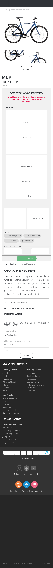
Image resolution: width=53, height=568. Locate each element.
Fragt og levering (32, 382)
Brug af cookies (8, 442)
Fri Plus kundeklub (9, 398)
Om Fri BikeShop (8, 428)
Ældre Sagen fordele (10, 410)
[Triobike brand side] (38, 540)
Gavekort (5, 388)
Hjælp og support (33, 370)
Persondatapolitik (9, 439)
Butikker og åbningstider (11, 431)
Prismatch (6, 404)
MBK (6, 77)
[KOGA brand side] (14, 521)
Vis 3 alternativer (27, 258)
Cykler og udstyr (9, 370)
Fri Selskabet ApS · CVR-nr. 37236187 (26, 491)
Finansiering (7, 407)
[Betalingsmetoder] (23, 453)
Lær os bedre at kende (12, 424)
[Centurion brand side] (38, 521)
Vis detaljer (8, 344)
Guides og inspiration (10, 413)
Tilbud (4, 391)
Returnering (30, 388)
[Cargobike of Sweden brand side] (14, 540)
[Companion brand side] (14, 531)
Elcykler (5, 376)
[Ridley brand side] (38, 531)
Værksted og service (10, 433)
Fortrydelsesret (32, 379)
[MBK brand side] (38, 503)
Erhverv (5, 401)
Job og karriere (8, 436)
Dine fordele (7, 395)
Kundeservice (31, 373)
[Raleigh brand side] (14, 550)
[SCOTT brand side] (38, 512)
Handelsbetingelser (33, 376)
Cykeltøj (5, 385)
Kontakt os (30, 391)
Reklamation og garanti (35, 385)
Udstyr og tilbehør (9, 382)
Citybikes (5, 85)
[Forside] (17, 4)
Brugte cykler (7, 379)
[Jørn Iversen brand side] (38, 550)
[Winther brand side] (14, 512)
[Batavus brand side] (14, 503)
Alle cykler (6, 373)
